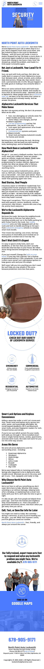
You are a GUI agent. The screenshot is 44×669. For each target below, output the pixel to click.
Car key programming (17, 123)
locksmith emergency (14, 228)
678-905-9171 (30, 562)
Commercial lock (15, 131)
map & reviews (29, 651)
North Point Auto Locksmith (17, 47)
